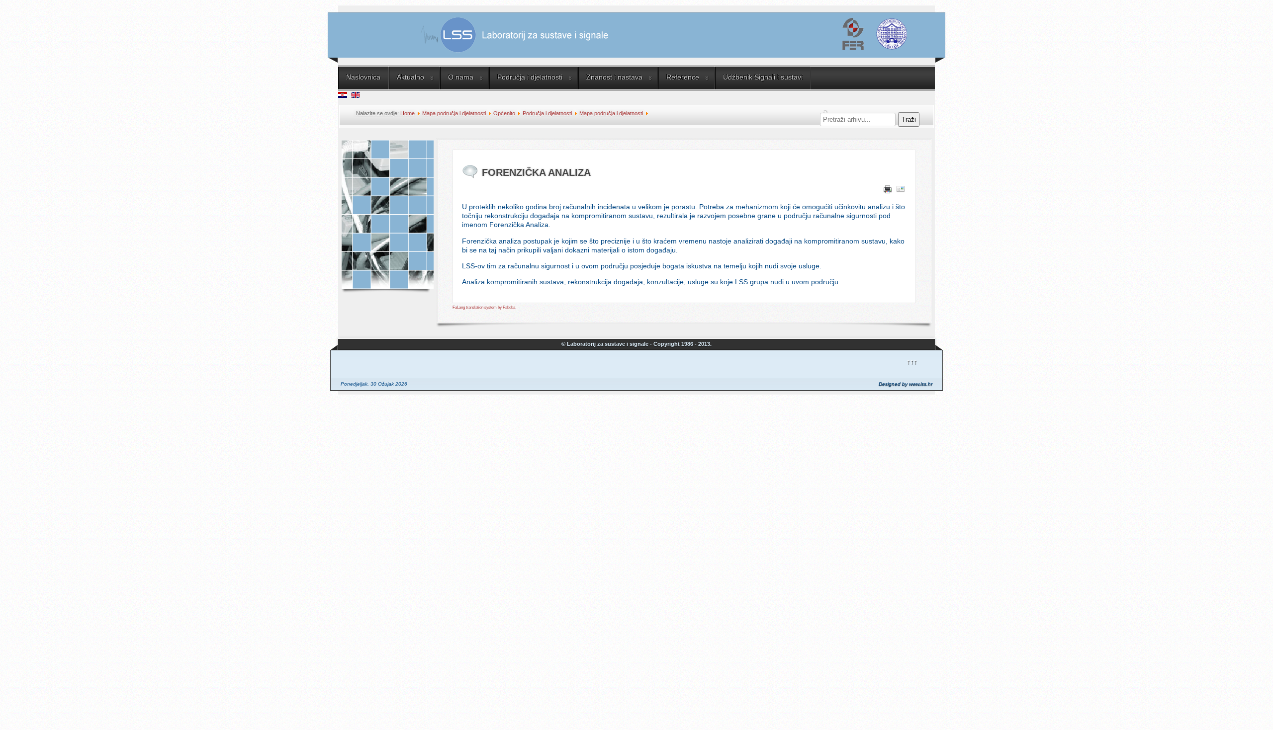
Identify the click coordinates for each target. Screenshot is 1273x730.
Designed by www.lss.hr (905, 384)
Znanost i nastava (614, 77)
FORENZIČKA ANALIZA (536, 172)
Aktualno (410, 77)
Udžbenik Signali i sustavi (763, 77)
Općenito (504, 113)
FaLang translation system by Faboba (484, 307)
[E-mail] (901, 191)
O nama (460, 77)
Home (407, 113)
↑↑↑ (912, 361)
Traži (909, 119)
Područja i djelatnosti (529, 77)
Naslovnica (363, 77)
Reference (682, 77)
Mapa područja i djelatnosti (454, 113)
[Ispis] (888, 191)
